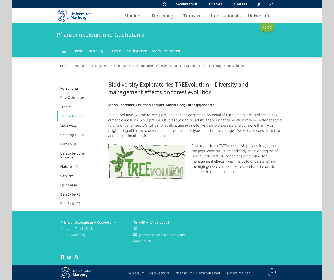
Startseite (63, 66)
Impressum (136, 273)
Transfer (192, 15)
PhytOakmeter (72, 97)
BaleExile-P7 (70, 203)
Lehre (116, 50)
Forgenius (68, 144)
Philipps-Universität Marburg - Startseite (81, 14)
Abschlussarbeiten (166, 50)
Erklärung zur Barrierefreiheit (197, 273)
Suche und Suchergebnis (271, 4)
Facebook (62, 258)
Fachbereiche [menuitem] (187, 4)
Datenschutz (159, 273)
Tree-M (66, 106)
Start (164, 4)
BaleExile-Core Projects (72, 155)
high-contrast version (258, 4)
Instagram (76, 258)
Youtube (68, 258)
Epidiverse (68, 185)
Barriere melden (237, 273)
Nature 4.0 (69, 166)
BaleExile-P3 (70, 194)
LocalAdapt (69, 125)
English (240, 4)
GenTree (67, 175)
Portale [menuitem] (215, 4)
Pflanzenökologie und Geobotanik (64, 51)
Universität (259, 15)
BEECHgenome (72, 134)
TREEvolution (71, 116)
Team (77, 50)
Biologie (80, 66)
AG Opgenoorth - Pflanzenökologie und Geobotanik (166, 66)
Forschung (162, 15)
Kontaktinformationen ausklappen (272, 272)
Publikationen (136, 50)
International (224, 15)
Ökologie (120, 66)
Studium (133, 15)
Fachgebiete (100, 66)
